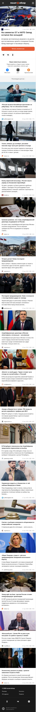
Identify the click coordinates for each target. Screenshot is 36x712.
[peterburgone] (2, 308)
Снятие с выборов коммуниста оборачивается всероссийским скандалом (18, 523)
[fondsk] (2, 195)
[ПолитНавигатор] (2, 118)
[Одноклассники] (7, 701)
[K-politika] (2, 645)
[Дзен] (29, 701)
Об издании (5, 694)
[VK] (18, 701)
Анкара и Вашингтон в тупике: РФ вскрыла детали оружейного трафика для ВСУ (17, 410)
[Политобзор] (18, 3)
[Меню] (3, 3)
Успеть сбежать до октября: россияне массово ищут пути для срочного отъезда (16, 144)
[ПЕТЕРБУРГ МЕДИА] (2, 458)
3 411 (32, 234)
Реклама (4, 691)
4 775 (32, 119)
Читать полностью (18, 48)
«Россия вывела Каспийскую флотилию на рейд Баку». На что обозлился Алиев (17, 105)
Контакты (21, 691)
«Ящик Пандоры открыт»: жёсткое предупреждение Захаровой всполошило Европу (16, 557)
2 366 (32, 645)
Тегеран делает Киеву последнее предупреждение (13, 260)
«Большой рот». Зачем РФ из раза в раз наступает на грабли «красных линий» (15, 634)
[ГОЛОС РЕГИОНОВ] (2, 421)
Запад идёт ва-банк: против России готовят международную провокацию (17, 595)
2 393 (32, 608)
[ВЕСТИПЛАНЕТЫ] (2, 384)
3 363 (32, 271)
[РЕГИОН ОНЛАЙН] (2, 155)
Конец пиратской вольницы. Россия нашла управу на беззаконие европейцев (17, 181)
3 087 (32, 421)
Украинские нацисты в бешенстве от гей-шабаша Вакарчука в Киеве (16, 484)
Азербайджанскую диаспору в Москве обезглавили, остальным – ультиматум (15, 334)
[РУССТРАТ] (2, 29)
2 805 (32, 497)
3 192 (32, 347)
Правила (21, 694)
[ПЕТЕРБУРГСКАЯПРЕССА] (2, 569)
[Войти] (33, 3)
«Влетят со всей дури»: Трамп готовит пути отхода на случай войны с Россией (17, 373)
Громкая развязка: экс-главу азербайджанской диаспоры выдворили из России (18, 221)
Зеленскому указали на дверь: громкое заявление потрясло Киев (15, 671)
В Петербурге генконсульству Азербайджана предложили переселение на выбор (17, 447)
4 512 (32, 156)
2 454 (32, 569)
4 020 (32, 195)
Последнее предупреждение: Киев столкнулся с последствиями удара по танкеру (18, 297)
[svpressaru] (2, 271)
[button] (3, 55)
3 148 (32, 384)
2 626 (32, 530)
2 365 (32, 683)
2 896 (32, 458)
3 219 (32, 308)
